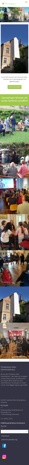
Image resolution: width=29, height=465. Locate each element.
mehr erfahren (14, 87)
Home (2, 17)
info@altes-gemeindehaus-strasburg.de (13, 423)
